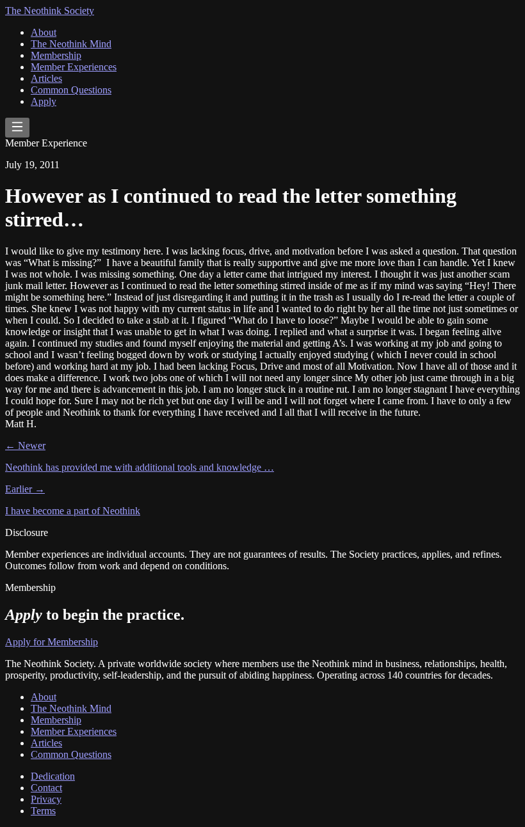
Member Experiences (74, 66)
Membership (56, 55)
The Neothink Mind (71, 43)
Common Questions (71, 89)
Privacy (46, 799)
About (43, 32)
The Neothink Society (49, 10)
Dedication (53, 776)
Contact (46, 787)
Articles (46, 78)
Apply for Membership (51, 641)
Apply (43, 101)
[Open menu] (17, 128)
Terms (43, 810)
